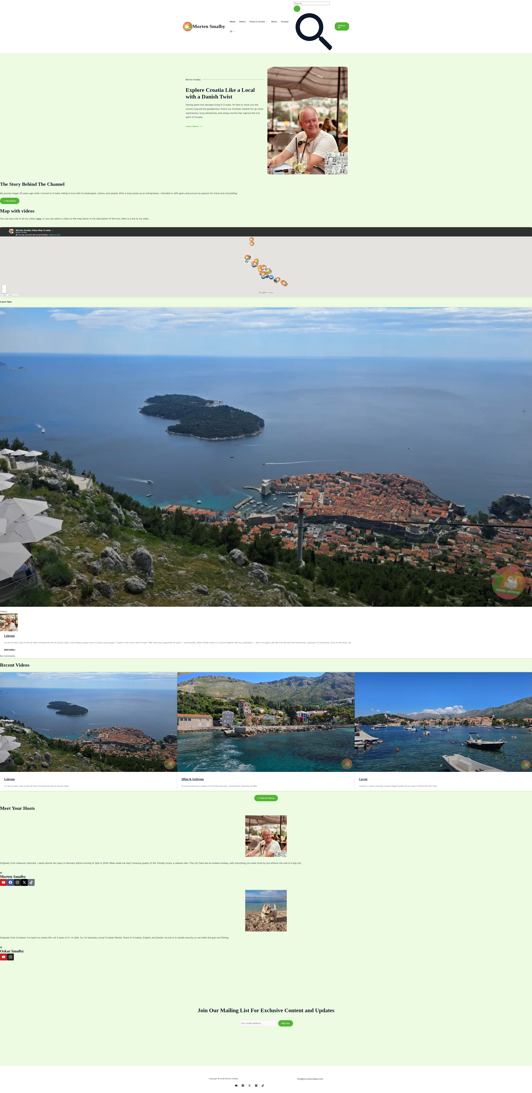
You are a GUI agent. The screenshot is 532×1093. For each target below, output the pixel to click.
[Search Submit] (297, 9)
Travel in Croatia (257, 22)
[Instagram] (256, 1085)
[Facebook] (243, 1085)
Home (232, 22)
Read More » (10, 650)
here (39, 218)
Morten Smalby (208, 26)
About (274, 22)
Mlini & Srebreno (192, 779)
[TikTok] (263, 1085)
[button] (266, 21)
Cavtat (363, 779)
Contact (284, 22)
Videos (242, 22)
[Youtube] (236, 1085)
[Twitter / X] (249, 1085)
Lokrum (9, 635)
